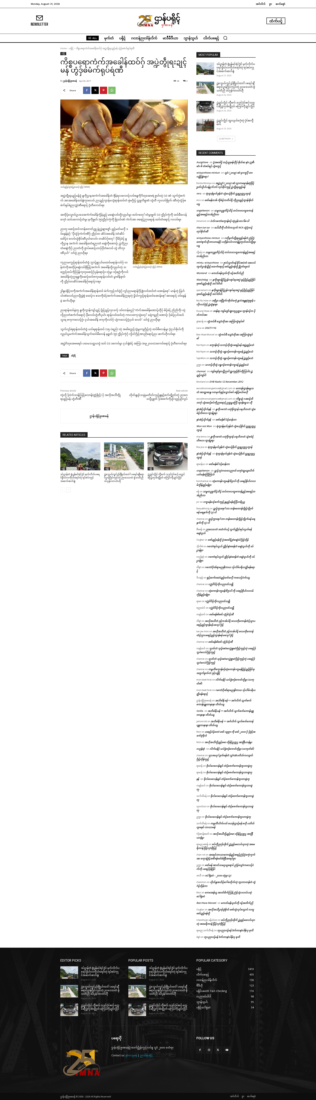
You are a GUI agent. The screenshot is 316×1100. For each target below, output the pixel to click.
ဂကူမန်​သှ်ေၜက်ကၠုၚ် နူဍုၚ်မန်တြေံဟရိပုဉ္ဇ (224, 501)
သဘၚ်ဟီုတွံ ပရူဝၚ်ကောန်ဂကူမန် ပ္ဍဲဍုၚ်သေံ (231, 351)
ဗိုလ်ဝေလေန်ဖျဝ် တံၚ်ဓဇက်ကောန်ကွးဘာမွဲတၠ (229, 765)
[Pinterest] (103, 90)
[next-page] (68, 490)
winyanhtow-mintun (208, 172)
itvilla (199, 710)
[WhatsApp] (112, 90)
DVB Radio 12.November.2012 (226, 381)
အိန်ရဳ (73, 355)
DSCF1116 (210, 328)
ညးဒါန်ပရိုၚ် (146, 1055)
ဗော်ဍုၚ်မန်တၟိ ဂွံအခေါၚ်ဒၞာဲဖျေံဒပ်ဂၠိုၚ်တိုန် (228, 539)
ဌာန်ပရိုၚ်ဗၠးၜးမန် (70, 80)
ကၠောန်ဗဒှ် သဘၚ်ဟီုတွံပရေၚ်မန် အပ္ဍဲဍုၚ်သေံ (232, 345)
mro (198, 193)
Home (63, 48)
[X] (95, 90)
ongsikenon (202, 210)
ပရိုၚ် (71, 48)
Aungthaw (202, 162)
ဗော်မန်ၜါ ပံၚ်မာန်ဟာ (226, 419)
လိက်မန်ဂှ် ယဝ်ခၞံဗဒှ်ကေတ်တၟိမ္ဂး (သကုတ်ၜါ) (232, 748)
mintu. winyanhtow (207, 262)
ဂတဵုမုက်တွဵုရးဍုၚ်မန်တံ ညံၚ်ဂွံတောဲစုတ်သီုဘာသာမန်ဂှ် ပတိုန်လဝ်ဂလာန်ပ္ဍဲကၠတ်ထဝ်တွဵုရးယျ (226, 241)
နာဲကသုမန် (131, 1055)
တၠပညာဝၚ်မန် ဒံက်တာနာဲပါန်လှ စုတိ (235, 930)
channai (201, 371)
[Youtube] (227, 1050)
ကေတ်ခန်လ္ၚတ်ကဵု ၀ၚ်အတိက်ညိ (227, 273)
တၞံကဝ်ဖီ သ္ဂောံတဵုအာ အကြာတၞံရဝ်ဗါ (225, 321)
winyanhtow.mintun (208, 238)
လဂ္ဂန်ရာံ (200, 748)
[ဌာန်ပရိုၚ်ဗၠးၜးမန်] (75, 416)
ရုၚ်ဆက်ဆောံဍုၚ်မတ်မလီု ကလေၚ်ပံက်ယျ (228, 577)
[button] (225, 37)
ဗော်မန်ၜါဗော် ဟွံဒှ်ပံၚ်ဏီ (221, 614)
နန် (197, 779)
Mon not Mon (204, 426)
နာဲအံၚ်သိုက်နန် (203, 409)
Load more (225, 138)
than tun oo (203, 227)
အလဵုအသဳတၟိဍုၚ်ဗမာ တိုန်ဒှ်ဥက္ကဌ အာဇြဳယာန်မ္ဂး (228, 742)
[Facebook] (86, 90)
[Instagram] (208, 1050)
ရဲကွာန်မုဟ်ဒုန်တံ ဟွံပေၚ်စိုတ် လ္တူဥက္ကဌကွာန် (228, 193)
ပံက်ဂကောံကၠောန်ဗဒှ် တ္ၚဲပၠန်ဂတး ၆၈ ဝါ (229, 221)
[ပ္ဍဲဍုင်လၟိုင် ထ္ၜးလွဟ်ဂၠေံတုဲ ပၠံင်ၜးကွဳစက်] (205, 125)
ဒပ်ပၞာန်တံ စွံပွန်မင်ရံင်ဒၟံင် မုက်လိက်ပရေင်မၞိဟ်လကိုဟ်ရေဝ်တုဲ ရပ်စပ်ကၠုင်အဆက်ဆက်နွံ (80, 477)
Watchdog (202, 279)
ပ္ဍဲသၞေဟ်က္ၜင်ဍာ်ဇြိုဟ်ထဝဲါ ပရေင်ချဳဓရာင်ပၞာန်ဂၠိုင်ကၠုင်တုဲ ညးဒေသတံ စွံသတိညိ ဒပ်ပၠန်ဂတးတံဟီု (124, 477)
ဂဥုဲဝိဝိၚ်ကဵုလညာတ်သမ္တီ (220, 584)
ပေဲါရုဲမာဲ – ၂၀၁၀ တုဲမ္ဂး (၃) (218, 875)
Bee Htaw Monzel (206, 903)
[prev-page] (62, 490)
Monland (201, 273)
